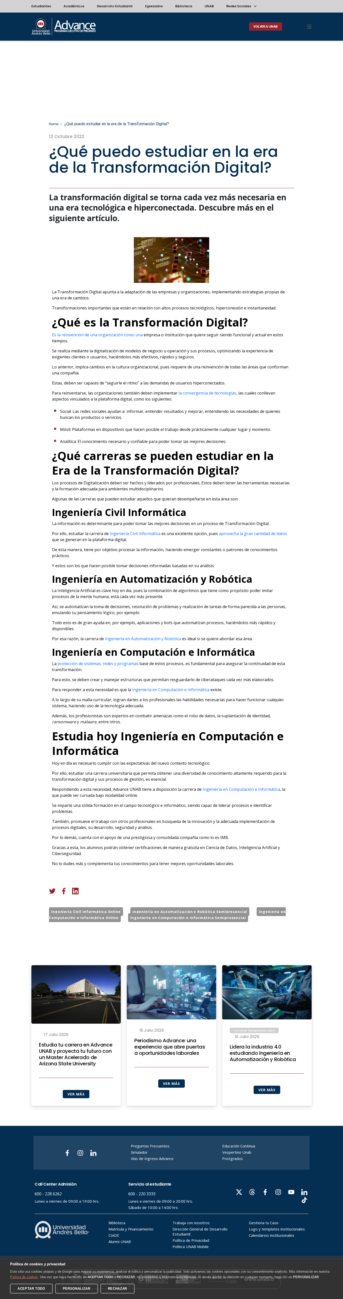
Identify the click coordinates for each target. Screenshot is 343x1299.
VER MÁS (76, 1094)
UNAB (209, 6)
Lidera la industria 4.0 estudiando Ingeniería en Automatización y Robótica (263, 1053)
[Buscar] (301, 26)
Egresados (154, 6)
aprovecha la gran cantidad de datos (253, 533)
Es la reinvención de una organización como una (97, 335)
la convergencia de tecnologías (207, 393)
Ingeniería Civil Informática (135, 533)
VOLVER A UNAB (265, 26)
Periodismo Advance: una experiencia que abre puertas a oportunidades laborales (169, 1046)
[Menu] (309, 26)
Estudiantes (41, 6)
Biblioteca (183, 6)
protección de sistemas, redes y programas (98, 663)
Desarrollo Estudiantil (115, 6)
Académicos (74, 6)
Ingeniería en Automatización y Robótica (143, 638)
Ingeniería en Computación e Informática (170, 689)
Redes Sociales (239, 6)
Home (54, 124)
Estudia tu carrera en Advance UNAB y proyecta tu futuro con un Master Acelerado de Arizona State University (75, 1054)
